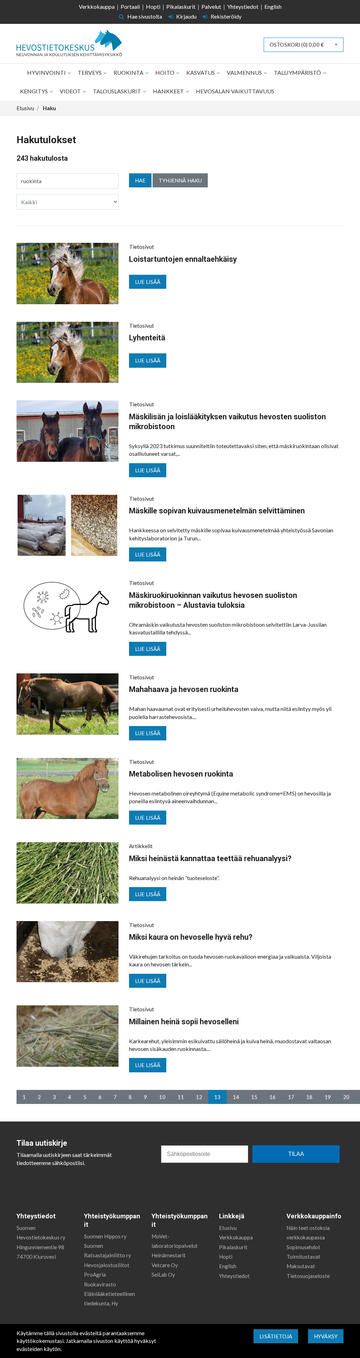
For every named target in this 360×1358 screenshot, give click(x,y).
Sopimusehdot (303, 1247)
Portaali (130, 6)
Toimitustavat (303, 1256)
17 (291, 1097)
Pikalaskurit (180, 6)
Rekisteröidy (226, 16)
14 (236, 1097)
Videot (71, 91)
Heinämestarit (169, 1255)
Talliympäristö (298, 72)
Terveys (90, 72)
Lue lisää (147, 282)
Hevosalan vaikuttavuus (235, 91)
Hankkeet (169, 91)
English (273, 6)
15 (254, 1097)
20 (346, 1097)
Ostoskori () (297, 44)
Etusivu (228, 1228)
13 (217, 1097)
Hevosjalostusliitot (106, 1265)
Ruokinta (129, 72)
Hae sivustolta (144, 16)
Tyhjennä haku (180, 180)
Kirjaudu (186, 16)
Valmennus (245, 72)
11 (181, 1097)
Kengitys (34, 91)
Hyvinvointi (47, 72)
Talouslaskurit (117, 91)
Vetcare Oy (165, 1265)
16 (272, 1097)
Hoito (165, 72)
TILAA (296, 1154)
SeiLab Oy (163, 1274)
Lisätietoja (275, 1336)
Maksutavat (301, 1266)
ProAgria (95, 1274)
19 (327, 1097)
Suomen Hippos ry (105, 1236)
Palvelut (211, 6)
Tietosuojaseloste (308, 1276)
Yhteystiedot (242, 6)
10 (162, 1097)
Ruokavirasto (100, 1284)
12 (199, 1097)
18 (309, 1097)
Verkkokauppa (97, 6)
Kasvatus (201, 72)
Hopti (153, 6)
